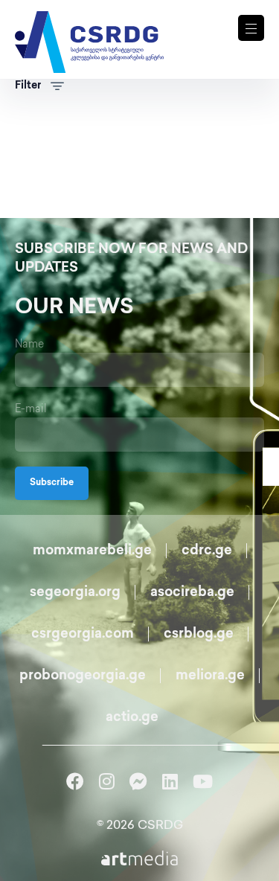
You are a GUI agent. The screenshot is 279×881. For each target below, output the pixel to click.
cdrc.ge (207, 551)
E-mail (31, 409)
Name (29, 344)
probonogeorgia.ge (82, 676)
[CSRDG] (89, 24)
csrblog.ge (199, 634)
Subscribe (52, 483)
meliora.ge (210, 676)
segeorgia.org (75, 593)
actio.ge (132, 718)
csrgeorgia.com (82, 634)
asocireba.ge (192, 593)
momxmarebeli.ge (92, 551)
